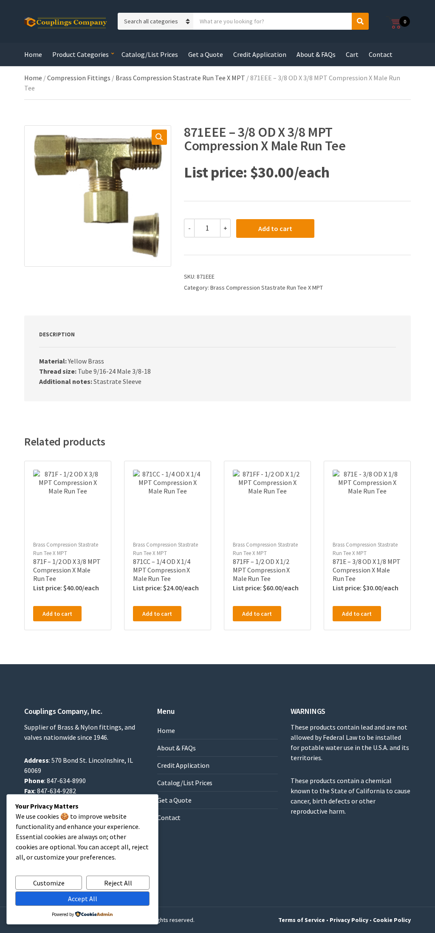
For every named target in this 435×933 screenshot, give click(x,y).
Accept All (82, 898)
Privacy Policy (349, 920)
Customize (49, 883)
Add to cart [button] (57, 613)
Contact (381, 54)
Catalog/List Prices (149, 54)
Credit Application (259, 54)
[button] (159, 137)
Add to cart (275, 228)
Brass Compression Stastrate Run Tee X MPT (180, 77)
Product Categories (80, 54)
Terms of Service (301, 920)
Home (33, 54)
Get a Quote (205, 54)
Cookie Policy (392, 920)
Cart (352, 54)
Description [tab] (57, 334)
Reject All (118, 883)
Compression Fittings (78, 77)
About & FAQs (316, 54)
